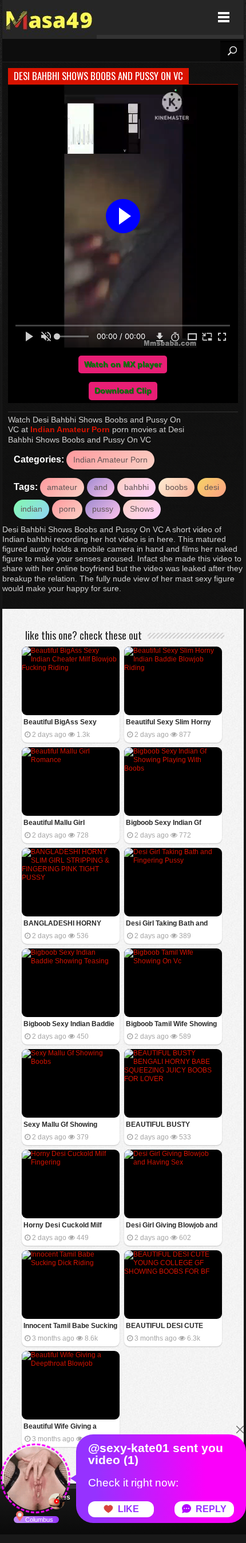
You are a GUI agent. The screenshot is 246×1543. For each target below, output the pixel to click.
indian (31, 508)
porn (67, 508)
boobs (176, 487)
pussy (102, 508)
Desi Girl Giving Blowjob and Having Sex (171, 1226)
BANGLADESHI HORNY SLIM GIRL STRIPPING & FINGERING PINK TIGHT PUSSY (62, 924)
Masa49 (49, 17)
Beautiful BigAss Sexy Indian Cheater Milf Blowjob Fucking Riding (67, 723)
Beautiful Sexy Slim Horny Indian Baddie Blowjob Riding (173, 723)
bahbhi (136, 487)
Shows (142, 508)
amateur (62, 487)
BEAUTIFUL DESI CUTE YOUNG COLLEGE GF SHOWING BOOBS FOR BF (169, 1326)
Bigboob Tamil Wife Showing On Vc (171, 1025)
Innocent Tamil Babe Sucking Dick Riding (70, 1326)
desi (211, 487)
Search (231, 51)
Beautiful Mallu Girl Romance (54, 823)
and (101, 487)
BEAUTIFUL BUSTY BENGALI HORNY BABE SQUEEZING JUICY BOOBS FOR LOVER (170, 1125)
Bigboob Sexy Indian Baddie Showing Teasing (68, 1025)
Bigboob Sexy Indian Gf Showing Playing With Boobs (172, 823)
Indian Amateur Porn (70, 429)
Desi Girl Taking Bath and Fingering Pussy (167, 924)
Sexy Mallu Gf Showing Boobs (60, 1125)
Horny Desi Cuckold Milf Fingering (62, 1226)
